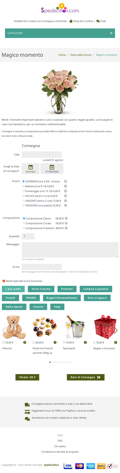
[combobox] (42, 154)
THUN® (31, 298)
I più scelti (13, 289)
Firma (16, 267)
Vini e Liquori (97, 298)
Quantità (14, 236)
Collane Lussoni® (95, 289)
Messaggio (12, 244)
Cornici (38, 306)
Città (16, 154)
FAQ (60, 440)
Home (62, 55)
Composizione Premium (39, 228)
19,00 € (69, 342)
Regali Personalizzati (62, 298)
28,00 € (39, 342)
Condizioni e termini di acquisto (60, 451)
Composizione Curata (38, 223)
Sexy (57, 306)
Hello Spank (14, 306)
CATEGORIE (60, 33)
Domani (30, 171)
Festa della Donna (80, 55)
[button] (50, 362)
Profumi (67, 289)
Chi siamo (60, 446)
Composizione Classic (38, 218)
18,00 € (8, 342)
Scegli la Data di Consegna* (11, 169)
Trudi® (10, 298)
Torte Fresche (41, 289)
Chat (103, 21)
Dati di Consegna (83, 377)
